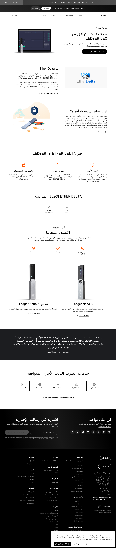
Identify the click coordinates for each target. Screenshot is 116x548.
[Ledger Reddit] (109, 432)
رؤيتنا (32, 473)
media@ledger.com (105, 426)
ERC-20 (49, 211)
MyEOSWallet (76, 388)
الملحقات (80, 485)
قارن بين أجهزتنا (78, 479)
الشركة (32, 479)
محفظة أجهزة (79, 465)
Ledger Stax (79, 471)
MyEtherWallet (94, 388)
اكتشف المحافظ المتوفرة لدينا (96, 51)
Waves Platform (58, 388)
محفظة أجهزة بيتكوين (52, 500)
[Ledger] (103, 15)
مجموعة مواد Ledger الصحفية (50, 518)
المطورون (55, 527)
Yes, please (46, 8)
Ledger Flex (79, 474)
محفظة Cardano (78, 509)
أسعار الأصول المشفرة (77, 530)
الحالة (56, 524)
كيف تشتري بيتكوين (53, 497)
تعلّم (60, 15)
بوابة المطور (55, 482)
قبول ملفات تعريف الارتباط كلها (62, 544)
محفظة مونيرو (79, 515)
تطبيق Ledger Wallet (77, 491)
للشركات (52, 15)
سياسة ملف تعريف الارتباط (27, 500)
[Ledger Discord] (72, 432)
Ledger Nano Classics (76, 477)
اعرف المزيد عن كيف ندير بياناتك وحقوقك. (27, 438)
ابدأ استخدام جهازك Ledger (51, 492)
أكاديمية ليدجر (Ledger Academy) (25, 476)
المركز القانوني (30, 491)
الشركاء (56, 530)
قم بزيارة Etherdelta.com (49, 93)
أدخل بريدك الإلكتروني (48, 432)
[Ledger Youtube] (88, 432)
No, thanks (35, 8)
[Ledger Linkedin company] (83, 432)
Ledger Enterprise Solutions (50, 460)
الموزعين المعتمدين (53, 516)
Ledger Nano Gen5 (77, 468)
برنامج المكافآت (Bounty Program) (49, 513)
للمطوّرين (43, 15)
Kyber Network (21, 388)
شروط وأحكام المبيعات (28, 494)
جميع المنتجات (79, 488)
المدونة (32, 482)
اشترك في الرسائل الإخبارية (18, 432)
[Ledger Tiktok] (77, 432)
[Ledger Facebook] (104, 432)
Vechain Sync (40, 388)
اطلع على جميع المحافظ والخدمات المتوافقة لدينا (59, 397)
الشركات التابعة (54, 521)
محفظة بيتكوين (79, 501)
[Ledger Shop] (10, 16)
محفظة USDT (79, 518)
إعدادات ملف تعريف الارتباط (80, 543)
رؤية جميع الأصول (78, 521)
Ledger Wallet (69, 15)
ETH (67, 211)
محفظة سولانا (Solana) (77, 506)
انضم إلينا (31, 460)
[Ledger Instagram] (98, 432)
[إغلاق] (54, 533)
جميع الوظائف (30, 463)
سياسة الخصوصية (29, 497)
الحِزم (81, 482)
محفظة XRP (79, 512)
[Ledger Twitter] (93, 432)
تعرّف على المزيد (102, 132)
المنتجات (80, 15)
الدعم (35, 15)
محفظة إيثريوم (79, 504)
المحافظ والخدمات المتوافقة (51, 494)
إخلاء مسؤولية (30, 503)
